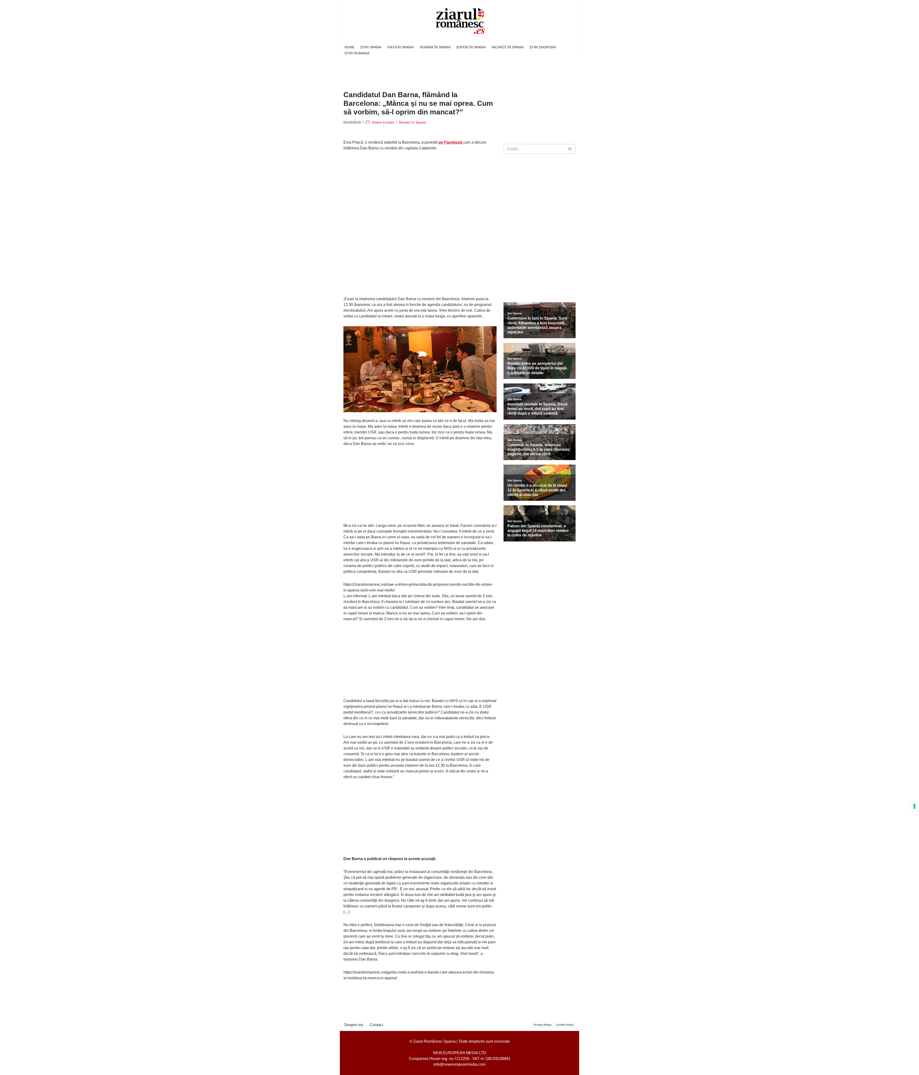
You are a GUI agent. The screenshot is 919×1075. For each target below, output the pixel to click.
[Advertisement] (430, 71)
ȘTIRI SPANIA (370, 47)
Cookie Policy (565, 1024)
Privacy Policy (542, 1024)
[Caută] (570, 149)
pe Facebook (451, 142)
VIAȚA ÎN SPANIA (400, 47)
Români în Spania (412, 122)
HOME (349, 47)
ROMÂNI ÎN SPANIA (435, 47)
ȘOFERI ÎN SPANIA (471, 47)
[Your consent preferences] (914, 806)
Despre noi (353, 1025)
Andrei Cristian (383, 122)
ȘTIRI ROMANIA (357, 53)
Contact (376, 1025)
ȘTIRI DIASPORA (542, 47)
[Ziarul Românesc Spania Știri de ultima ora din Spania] (459, 21)
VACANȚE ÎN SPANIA (507, 47)
